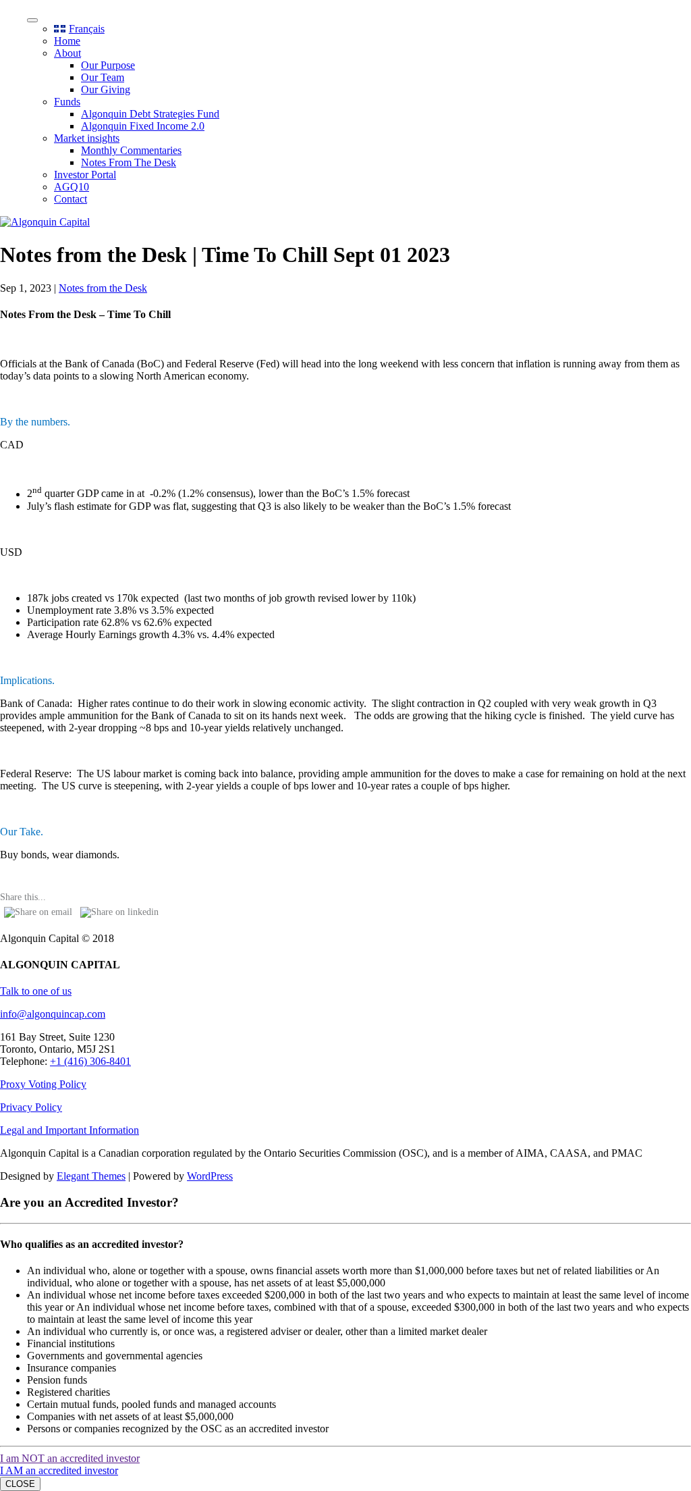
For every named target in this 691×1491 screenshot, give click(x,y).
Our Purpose (108, 65)
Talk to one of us (36, 991)
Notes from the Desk (103, 288)
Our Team (102, 77)
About (67, 53)
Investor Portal (85, 174)
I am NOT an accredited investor (70, 1458)
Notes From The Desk (128, 162)
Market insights (86, 138)
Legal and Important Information (69, 1130)
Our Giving (105, 89)
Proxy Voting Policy (43, 1084)
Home (67, 41)
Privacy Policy (31, 1107)
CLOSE (20, 1484)
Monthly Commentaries (131, 150)
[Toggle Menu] (32, 20)
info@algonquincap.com (52, 1014)
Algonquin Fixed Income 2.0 (142, 126)
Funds (67, 101)
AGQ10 (71, 186)
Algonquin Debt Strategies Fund (150, 114)
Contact (70, 199)
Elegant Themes (91, 1176)
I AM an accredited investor (59, 1470)
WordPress (210, 1176)
